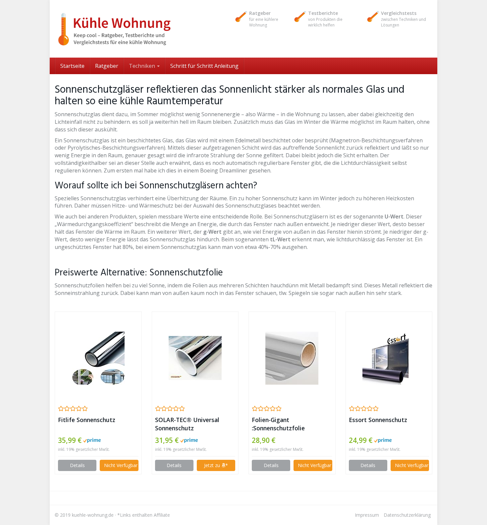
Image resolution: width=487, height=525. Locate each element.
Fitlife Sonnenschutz (86, 420)
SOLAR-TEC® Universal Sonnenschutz (187, 424)
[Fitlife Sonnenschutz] (98, 358)
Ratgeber (106, 66)
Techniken (142, 66)
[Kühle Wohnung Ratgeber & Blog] (114, 29)
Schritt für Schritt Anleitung (204, 66)
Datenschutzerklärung (407, 515)
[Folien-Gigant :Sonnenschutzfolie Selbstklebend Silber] (292, 358)
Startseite (72, 66)
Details (77, 465)
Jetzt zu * (216, 465)
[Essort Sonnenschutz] (389, 358)
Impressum (367, 515)
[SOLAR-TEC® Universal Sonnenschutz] (195, 358)
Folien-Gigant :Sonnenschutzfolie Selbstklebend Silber (280, 424)
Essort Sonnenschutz (378, 420)
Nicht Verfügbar (120, 465)
